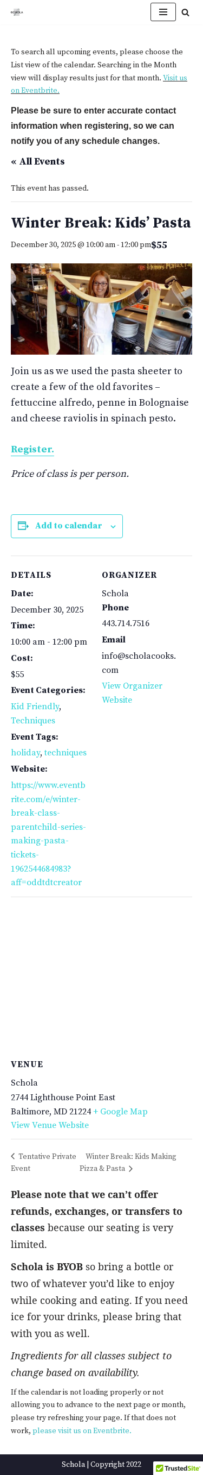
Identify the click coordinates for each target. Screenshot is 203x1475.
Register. (32, 449)
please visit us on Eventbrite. (82, 1431)
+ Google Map (120, 1111)
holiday (25, 752)
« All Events (38, 161)
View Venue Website (50, 1125)
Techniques (33, 720)
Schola (73, 1465)
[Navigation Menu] (163, 12)
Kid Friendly (35, 706)
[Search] (185, 12)
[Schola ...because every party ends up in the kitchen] (16, 12)
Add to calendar (68, 525)
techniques (65, 752)
